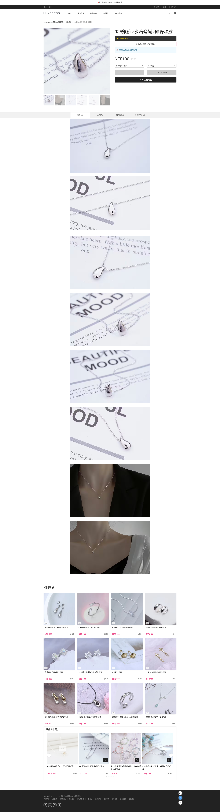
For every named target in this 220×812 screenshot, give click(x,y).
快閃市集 (54, 799)
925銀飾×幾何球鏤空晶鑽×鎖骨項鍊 (156, 768)
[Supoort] (180, 793)
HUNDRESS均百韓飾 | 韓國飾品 (53, 22)
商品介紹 (80, 115)
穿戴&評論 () (140, 115)
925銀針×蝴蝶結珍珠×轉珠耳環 (90, 672)
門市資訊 (46, 799)
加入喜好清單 (162, 72)
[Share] (180, 798)
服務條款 (63, 799)
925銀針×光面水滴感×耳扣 (156, 627)
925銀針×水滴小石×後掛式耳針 (56, 627)
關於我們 (114, 799)
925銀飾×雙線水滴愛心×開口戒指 (125, 717)
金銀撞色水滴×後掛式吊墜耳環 (56, 717)
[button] (47, 60)
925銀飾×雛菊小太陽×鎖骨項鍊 (60, 766)
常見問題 (123, 799)
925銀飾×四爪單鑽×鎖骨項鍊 (91, 766)
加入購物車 (146, 79)
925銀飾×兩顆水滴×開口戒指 (89, 627)
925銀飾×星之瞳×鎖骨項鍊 (122, 627)
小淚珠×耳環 (117, 672)
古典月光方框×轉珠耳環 (54, 672)
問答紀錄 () (120, 115)
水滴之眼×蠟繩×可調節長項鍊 (89, 717)
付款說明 (89, 799)
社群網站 (131, 799)
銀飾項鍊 (68, 22)
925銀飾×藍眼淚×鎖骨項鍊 (156, 717)
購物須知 (71, 799)
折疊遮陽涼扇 (125, 38)
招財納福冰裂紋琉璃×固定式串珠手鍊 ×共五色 (126, 768)
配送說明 (98, 799)
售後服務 (106, 799)
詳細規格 (100, 115)
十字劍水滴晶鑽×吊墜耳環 (156, 672)
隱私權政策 (80, 799)
